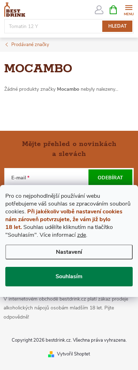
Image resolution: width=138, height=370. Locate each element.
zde (81, 235)
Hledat (117, 26)
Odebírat (110, 177)
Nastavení (69, 252)
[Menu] (128, 9)
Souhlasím (69, 276)
